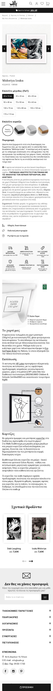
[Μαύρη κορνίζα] (19, 130)
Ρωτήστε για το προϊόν (18, 236)
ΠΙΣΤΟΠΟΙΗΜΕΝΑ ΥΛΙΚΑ (42, 266)
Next (48, 48)
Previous (4, 48)
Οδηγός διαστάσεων (17, 225)
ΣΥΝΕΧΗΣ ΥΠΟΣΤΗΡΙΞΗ (26, 265)
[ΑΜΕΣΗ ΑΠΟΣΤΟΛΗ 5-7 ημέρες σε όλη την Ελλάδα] (26, 248)
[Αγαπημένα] (42, 4)
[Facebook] (5, 671)
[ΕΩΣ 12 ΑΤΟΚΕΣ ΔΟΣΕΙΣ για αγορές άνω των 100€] (43, 248)
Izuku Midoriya (39, 548)
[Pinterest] (21, 671)
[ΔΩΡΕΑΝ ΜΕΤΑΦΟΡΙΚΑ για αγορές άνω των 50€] (10, 248)
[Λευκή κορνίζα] (31, 130)
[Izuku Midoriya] (39, 528)
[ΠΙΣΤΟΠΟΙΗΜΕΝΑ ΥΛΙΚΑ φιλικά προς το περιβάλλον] (43, 262)
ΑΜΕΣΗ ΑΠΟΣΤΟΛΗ (26, 251)
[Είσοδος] (36, 4)
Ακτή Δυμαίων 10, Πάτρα (16, 657)
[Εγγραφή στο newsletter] (45, 597)
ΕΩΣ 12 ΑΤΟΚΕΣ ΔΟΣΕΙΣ (43, 252)
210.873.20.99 (26, 269)
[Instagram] (13, 671)
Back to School (27, 10)
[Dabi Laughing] (14, 528)
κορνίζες (40, 438)
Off (33, 10)
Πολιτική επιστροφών (17, 231)
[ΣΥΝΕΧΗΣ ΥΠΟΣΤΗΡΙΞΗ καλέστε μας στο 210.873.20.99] (26, 262)
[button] (3, 4)
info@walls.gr (18, 660)
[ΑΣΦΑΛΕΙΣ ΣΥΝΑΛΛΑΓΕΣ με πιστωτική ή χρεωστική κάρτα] (10, 262)
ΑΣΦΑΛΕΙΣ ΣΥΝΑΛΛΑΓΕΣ (10, 266)
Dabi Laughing (14, 548)
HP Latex (20, 363)
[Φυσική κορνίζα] (43, 130)
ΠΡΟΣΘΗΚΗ (27, 687)
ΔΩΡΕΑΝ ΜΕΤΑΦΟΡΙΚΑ (10, 252)
